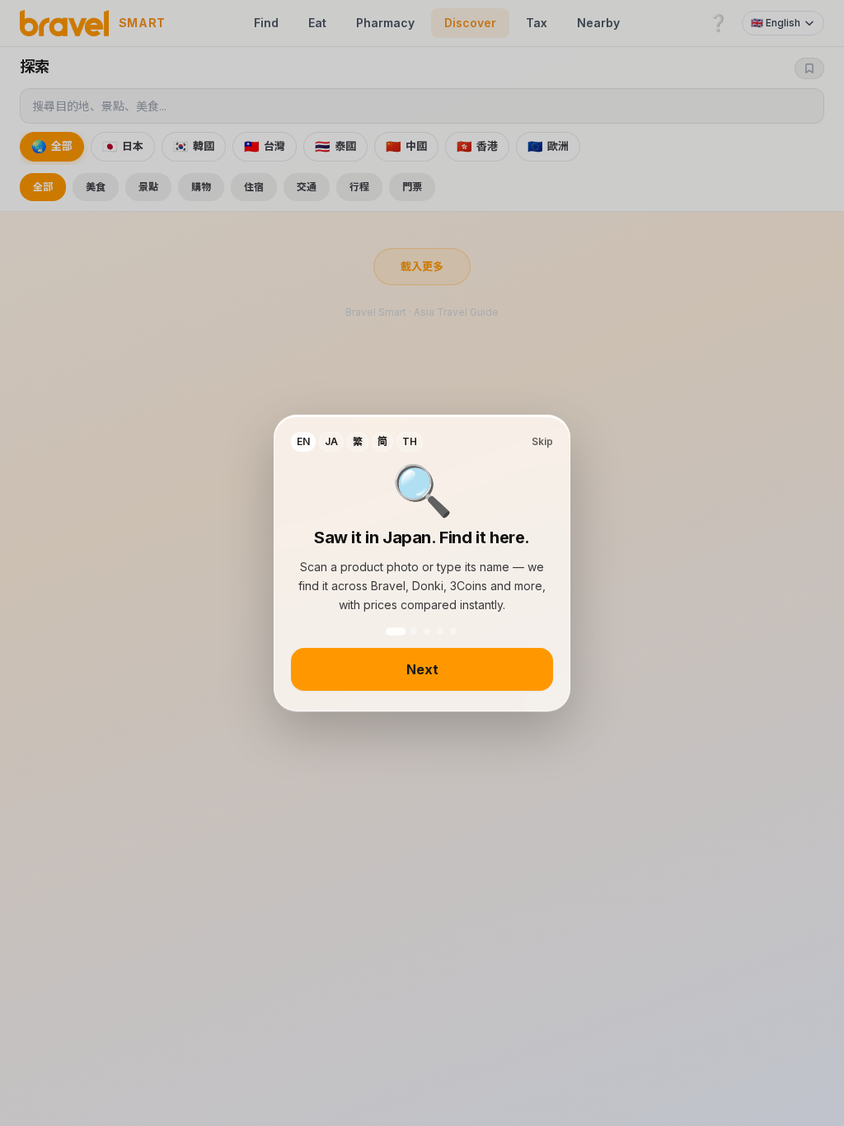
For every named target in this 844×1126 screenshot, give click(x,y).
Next (422, 669)
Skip (542, 441)
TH (409, 441)
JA (331, 441)
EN (303, 441)
